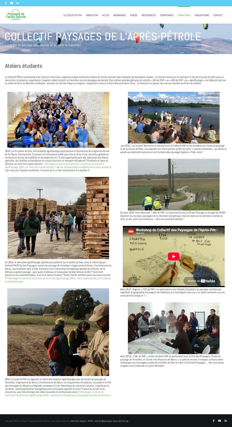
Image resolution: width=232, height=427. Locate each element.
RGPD (90, 421)
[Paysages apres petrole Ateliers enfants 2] (174, 303)
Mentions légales (78, 421)
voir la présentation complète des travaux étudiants (85, 167)
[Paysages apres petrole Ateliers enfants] (174, 93)
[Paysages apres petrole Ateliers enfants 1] (174, 160)
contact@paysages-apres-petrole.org (111, 421)
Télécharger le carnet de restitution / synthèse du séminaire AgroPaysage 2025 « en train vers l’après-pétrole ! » (54, 165)
